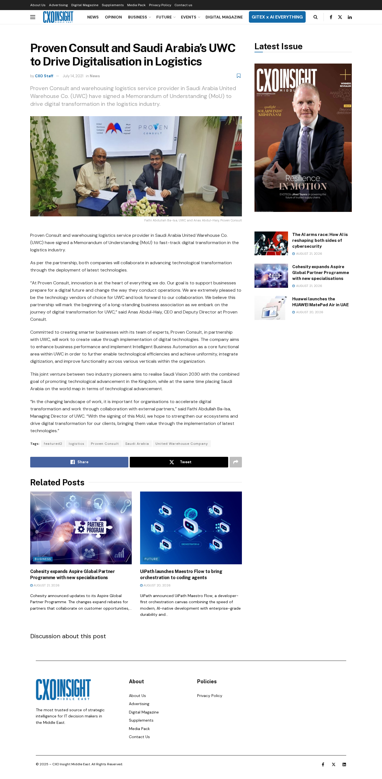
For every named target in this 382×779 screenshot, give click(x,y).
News (93, 17)
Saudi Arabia (137, 443)
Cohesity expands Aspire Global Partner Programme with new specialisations (320, 272)
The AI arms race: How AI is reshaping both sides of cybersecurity (320, 240)
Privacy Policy (160, 5)
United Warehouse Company (181, 443)
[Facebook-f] (323, 764)
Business (137, 17)
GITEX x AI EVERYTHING (277, 17)
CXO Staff (44, 76)
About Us (38, 5)
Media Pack (136, 5)
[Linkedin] (344, 764)
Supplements (113, 5)
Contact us (183, 5)
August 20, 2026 (157, 585)
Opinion (113, 17)
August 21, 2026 (46, 585)
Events (188, 17)
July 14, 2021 (73, 76)
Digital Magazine (84, 5)
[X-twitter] (334, 764)
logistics (76, 443)
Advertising (58, 5)
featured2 (53, 443)
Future (164, 17)
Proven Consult (105, 443)
